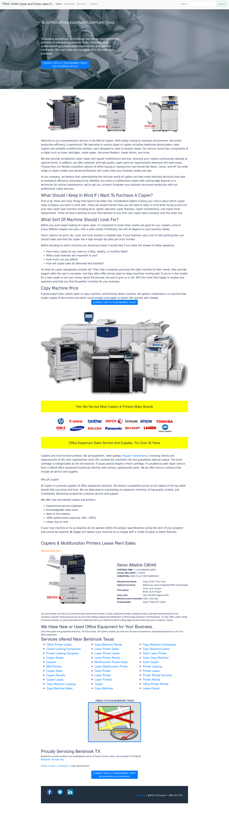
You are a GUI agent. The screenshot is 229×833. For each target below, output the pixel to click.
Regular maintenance (135, 455)
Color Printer (103, 671)
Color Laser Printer (155, 653)
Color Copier (151, 662)
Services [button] (81, 4)
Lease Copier (151, 688)
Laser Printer (103, 675)
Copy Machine (104, 688)
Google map (58, 759)
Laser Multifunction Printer (111, 666)
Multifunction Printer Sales (111, 662)
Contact (94, 4)
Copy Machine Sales (59, 688)
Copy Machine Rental (108, 644)
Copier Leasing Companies (63, 649)
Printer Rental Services (157, 675)
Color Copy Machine (156, 657)
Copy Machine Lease (156, 649)
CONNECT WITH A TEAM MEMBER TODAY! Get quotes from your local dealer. (114, 775)
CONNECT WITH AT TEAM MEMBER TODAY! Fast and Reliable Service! (65, 64)
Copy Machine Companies (159, 644)
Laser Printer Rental (107, 657)
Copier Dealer (55, 657)
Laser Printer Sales (107, 649)
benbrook (63, 765)
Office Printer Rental (155, 684)
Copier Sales (54, 671)
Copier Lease (54, 679)
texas (52, 765)
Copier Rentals (55, 675)
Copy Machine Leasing (61, 684)
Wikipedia (45, 759)
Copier (99, 684)
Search (221, 4)
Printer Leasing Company (62, 653)
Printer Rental (151, 679)
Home (59, 3)
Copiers (51, 662)
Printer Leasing (152, 666)
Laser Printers (103, 679)
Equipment (69, 4)
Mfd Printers (54, 666)
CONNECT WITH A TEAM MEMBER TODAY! (114, 302)
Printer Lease (151, 671)
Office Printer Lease (59, 644)
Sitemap (141, 795)
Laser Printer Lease (107, 653)
